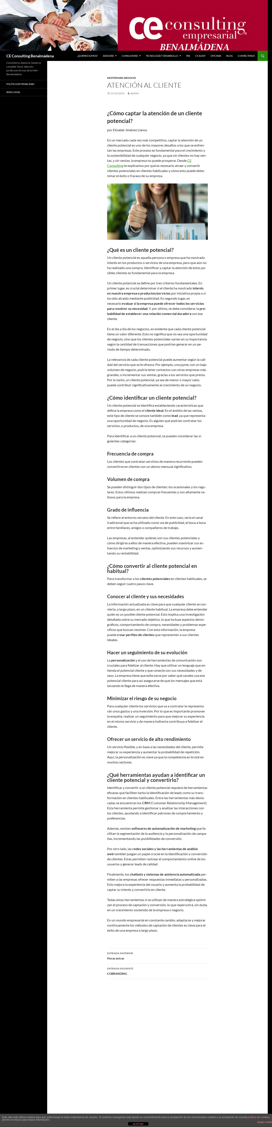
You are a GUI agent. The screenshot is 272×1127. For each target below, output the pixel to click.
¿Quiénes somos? (87, 55)
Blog (229, 55)
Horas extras (120, 956)
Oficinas (216, 55)
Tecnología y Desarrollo (162, 55)
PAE (188, 55)
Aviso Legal (13, 92)
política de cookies (259, 1117)
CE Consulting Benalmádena (30, 56)
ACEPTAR (138, 1124)
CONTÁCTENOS (246, 55)
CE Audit (200, 55)
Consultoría (130, 55)
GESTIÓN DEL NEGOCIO (121, 77)
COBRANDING (120, 971)
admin (134, 93)
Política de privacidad (20, 84)
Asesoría (108, 55)
